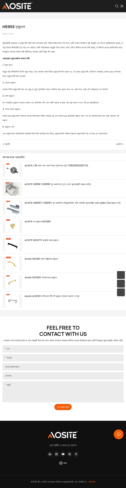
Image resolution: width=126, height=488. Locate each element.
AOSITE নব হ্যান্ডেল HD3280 (38, 221)
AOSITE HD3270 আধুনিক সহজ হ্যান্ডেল (42, 240)
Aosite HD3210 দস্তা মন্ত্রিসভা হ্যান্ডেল (41, 258)
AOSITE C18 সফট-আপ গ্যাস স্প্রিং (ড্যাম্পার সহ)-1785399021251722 (56, 165)
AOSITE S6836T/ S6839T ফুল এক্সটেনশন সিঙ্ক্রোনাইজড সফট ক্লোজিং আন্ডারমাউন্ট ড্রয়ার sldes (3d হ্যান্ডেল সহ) (73, 202)
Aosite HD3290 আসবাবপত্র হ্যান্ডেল (41, 277)
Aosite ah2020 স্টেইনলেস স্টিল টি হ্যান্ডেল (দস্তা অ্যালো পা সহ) (52, 296)
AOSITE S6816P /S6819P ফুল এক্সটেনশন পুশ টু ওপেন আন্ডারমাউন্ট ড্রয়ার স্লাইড (58, 184)
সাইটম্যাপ (92, 481)
